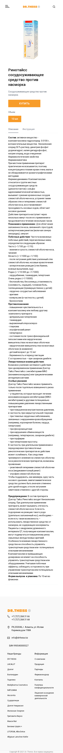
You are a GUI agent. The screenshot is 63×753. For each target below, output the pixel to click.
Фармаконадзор (42, 675)
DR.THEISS (11, 659)
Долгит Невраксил (15, 706)
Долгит (10, 669)
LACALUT (11, 664)
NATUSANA (12, 690)
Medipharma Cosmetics (17, 685)
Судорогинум (13, 700)
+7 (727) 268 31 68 (21, 619)
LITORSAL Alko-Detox (16, 732)
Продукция (39, 664)
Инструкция (29, 129)
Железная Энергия (15, 711)
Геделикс (11, 680)
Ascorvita (11, 695)
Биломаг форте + (14, 726)
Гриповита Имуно (14, 716)
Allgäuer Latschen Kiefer (17, 737)
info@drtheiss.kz (20, 637)
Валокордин (12, 675)
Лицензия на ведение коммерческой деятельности (44, 695)
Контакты (39, 680)
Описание (13, 129)
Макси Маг (12, 721)
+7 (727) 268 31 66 (21, 616)
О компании (40, 659)
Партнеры (39, 669)
